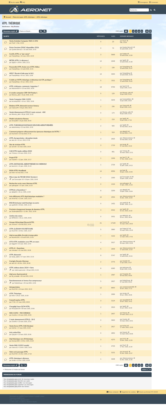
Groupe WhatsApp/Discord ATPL (21, 222)
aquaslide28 (126, 300)
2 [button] (133, 31)
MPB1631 (15, 218)
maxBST (14, 159)
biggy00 (14, 244)
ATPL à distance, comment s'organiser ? (24, 86)
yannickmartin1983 (128, 287)
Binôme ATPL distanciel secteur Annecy (24, 106)
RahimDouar (18, 283)
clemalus (14, 250)
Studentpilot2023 (17, 211)
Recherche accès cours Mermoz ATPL (23, 183)
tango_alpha (15, 256)
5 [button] (141, 31)
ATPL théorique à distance (19, 358)
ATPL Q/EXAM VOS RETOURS (21, 229)
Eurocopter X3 (19, 179)
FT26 (13, 302)
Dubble (124, 54)
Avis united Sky (15, 332)
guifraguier (15, 185)
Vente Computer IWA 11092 (20, 99)
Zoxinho (14, 315)
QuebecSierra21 (17, 49)
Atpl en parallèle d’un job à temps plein (23, 235)
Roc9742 (15, 231)
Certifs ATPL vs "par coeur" (19, 54)
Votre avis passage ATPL (18, 352)
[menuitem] (22, 2)
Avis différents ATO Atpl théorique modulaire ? (26, 196)
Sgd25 (14, 62)
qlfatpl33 (125, 131)
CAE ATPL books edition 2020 (20, 151)
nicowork (125, 351)
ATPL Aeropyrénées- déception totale (23, 138)
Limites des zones (15, 216)
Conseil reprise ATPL (17, 300)
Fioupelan (125, 274)
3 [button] (136, 31)
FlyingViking (15, 56)
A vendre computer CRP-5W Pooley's (23, 93)
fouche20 (15, 133)
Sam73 (124, 86)
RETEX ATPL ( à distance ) (19, 60)
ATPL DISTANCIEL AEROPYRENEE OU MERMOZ (28, 164)
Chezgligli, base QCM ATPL (19, 306)
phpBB (21, 396)
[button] (126, 31)
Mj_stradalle (15, 276)
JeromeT (15, 224)
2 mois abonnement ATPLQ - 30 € (22, 319)
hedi (13, 172)
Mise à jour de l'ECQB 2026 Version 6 (23, 177)
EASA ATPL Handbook (17, 170)
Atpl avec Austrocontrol (18, 274)
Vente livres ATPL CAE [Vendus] (21, 326)
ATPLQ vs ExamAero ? (17, 190)
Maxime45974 (16, 88)
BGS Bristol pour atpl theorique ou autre (24, 203)
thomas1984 (16, 341)
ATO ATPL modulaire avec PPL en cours (24, 242)
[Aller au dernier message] (127, 41)
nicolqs (124, 293)
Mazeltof (23, 400)
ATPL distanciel (15, 255)
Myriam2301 (16, 237)
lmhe (13, 295)
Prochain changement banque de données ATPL (27, 209)
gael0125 (15, 205)
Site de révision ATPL (17, 145)
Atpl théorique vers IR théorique (21, 339)
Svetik (14, 360)
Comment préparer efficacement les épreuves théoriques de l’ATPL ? (34, 132)
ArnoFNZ (15, 198)
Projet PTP (13, 158)
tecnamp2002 (16, 101)
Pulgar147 (125, 228)
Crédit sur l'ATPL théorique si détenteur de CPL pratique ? (30, 80)
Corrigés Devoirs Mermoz (19, 261)
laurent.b (14, 166)
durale (124, 144)
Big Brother (15, 26)
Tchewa (14, 153)
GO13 (124, 338)
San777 (124, 157)
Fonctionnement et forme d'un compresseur (25, 281)
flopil (123, 170)
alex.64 (14, 140)
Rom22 (124, 222)
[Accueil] (31, 9)
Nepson (124, 313)
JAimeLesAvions (127, 138)
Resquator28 (16, 308)
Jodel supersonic (20, 270)
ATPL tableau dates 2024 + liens (21, 268)
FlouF (13, 43)
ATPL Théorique (15, 294)
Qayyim (14, 334)
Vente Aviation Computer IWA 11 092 (23, 41)
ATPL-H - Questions (16, 248)
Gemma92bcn (126, 99)
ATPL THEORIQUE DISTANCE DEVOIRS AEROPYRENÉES (31, 125)
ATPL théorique (11, 23)
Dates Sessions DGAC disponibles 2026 (24, 47)
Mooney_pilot (16, 95)
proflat (15, 400)
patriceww (125, 267)
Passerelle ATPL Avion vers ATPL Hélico (24, 67)
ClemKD (125, 261)
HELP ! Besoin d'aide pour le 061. (21, 73)
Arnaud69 (15, 120)
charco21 (15, 347)
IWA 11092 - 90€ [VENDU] (19, 313)
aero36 (14, 146)
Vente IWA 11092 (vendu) (19, 345)
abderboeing (16, 127)
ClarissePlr (15, 108)
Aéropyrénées (14, 287)
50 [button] (147, 31)
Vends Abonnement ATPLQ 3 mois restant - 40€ (27, 112)
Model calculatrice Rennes (19, 119)
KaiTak (14, 328)
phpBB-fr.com (20, 398)
